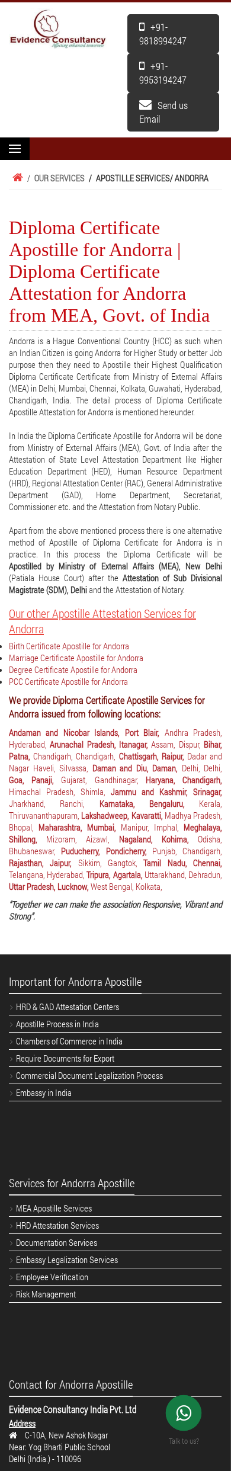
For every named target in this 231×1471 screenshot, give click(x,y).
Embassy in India (44, 1092)
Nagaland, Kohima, (158, 839)
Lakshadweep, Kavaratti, (123, 815)
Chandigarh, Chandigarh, (75, 756)
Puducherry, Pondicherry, (106, 851)
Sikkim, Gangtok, (111, 863)
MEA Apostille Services (54, 1208)
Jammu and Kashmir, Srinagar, (166, 791)
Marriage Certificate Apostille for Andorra (76, 658)
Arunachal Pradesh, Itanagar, (100, 744)
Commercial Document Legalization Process (89, 1075)
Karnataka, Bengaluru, (150, 803)
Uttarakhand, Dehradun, (183, 874)
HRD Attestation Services (57, 1225)
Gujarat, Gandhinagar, (103, 780)
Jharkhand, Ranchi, (54, 803)
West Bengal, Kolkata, (126, 886)
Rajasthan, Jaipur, (43, 863)
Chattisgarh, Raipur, (153, 756)
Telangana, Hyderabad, (47, 874)
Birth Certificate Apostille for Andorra (69, 646)
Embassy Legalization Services (67, 1259)
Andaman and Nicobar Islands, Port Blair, (87, 732)
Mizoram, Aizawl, (82, 839)
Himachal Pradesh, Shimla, (60, 791)
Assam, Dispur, (177, 744)
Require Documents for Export (65, 1058)
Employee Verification (52, 1277)
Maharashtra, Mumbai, (79, 827)
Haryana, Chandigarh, (184, 780)
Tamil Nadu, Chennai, (182, 863)
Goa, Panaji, (35, 780)
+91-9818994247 (163, 33)
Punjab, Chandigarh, (187, 851)
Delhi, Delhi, (202, 768)
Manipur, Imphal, (152, 827)
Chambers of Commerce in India (69, 1041)
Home (16, 178)
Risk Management (46, 1294)
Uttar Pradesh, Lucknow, (50, 886)
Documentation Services (56, 1242)
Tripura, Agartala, (115, 874)
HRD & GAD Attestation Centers (67, 1006)
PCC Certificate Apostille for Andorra (68, 681)
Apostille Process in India (57, 1024)
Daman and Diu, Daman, (137, 768)
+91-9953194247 (163, 72)
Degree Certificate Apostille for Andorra (73, 669)
